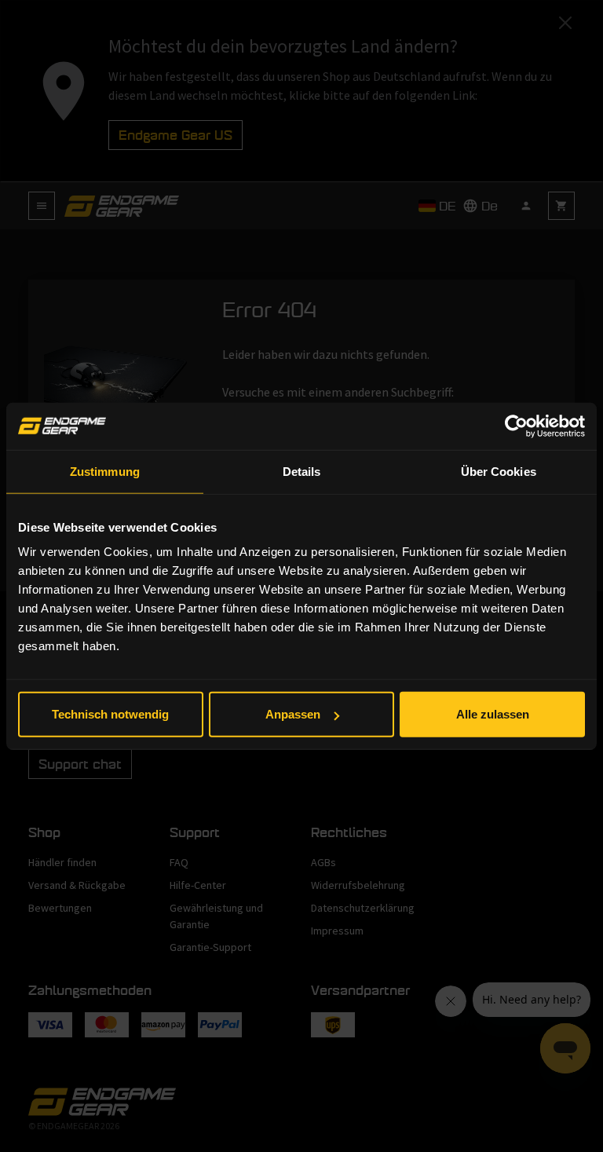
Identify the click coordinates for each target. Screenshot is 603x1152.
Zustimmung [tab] (105, 470)
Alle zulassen (492, 714)
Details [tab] (302, 470)
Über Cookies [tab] (498, 470)
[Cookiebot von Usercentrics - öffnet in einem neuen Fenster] (516, 425)
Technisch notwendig (110, 714)
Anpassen (292, 714)
